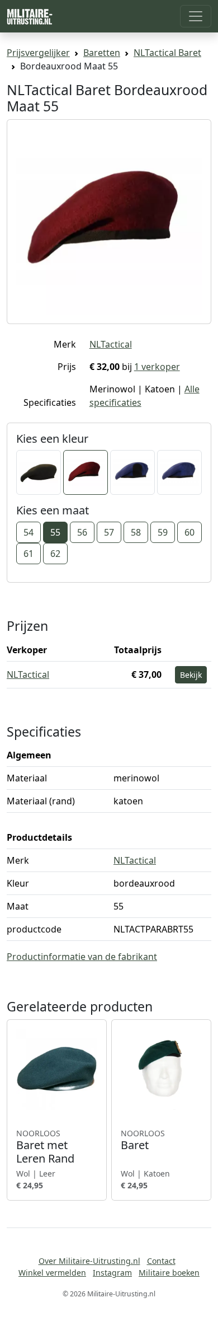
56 (82, 532)
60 (189, 532)
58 (136, 532)
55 (55, 532)
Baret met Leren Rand (45, 1147)
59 (163, 532)
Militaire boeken (169, 1272)
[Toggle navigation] (195, 16)
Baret (143, 1140)
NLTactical (110, 344)
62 (55, 553)
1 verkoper (157, 366)
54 (28, 532)
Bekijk (191, 674)
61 (28, 553)
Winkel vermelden (52, 1272)
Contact (161, 1260)
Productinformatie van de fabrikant (82, 956)
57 (109, 532)
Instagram (112, 1272)
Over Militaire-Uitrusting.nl (89, 1260)
